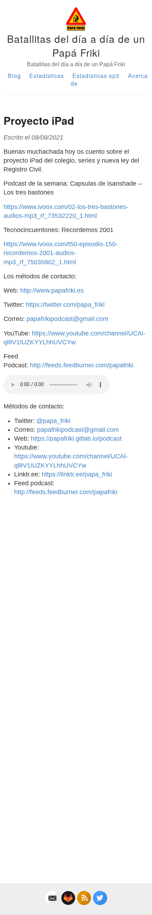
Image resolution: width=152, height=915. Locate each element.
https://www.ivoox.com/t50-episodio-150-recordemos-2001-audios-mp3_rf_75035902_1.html (61, 253)
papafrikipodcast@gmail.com (67, 318)
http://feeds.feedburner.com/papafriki (81, 365)
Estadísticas (46, 76)
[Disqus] (76, 590)
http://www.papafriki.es (52, 290)
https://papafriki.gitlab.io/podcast (76, 438)
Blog (14, 76)
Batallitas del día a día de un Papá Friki (76, 46)
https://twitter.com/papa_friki (65, 304)
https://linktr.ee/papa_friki (77, 474)
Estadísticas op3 (95, 76)
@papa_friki (53, 420)
